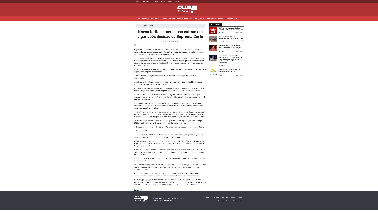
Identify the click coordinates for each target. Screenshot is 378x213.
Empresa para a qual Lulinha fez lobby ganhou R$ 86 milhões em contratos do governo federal (230, 47)
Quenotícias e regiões (215, 19)
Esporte (164, 19)
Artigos (163, 1)
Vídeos (170, 1)
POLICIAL (221, 41)
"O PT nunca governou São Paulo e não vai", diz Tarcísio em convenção (231, 29)
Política (172, 19)
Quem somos (145, 1)
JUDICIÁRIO (222, 65)
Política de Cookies (237, 201)
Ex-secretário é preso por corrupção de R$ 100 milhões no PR (231, 37)
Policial (157, 19)
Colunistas (155, 1)
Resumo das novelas (145, 19)
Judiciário (202, 19)
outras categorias (231, 19)
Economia (193, 19)
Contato (177, 1)
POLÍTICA (221, 32)
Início (137, 1)
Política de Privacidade (223, 201)
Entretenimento (182, 19)
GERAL (220, 75)
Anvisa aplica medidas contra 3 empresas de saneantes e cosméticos (229, 71)
